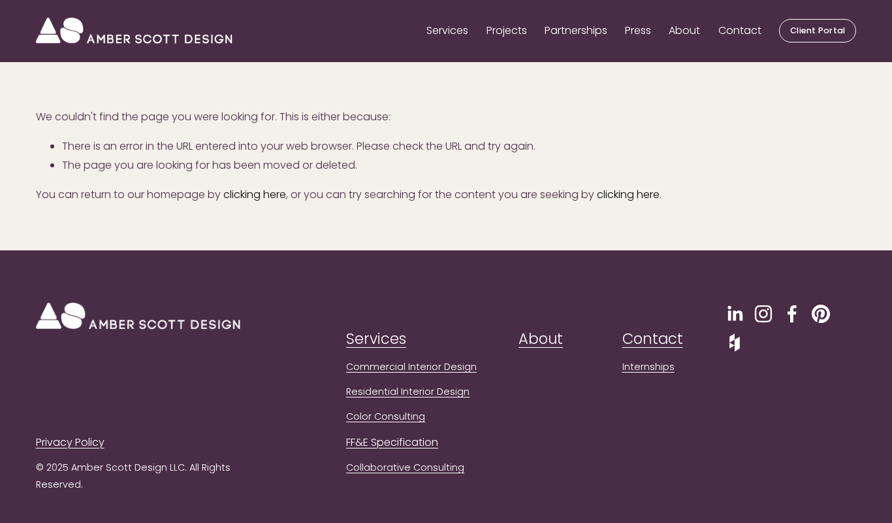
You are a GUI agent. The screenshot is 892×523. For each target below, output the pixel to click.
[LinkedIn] (734, 314)
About (684, 30)
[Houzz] (734, 342)
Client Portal (817, 30)
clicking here (254, 194)
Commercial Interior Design (411, 366)
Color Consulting (385, 416)
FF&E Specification (392, 442)
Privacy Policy (70, 442)
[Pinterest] (821, 314)
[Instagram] (763, 314)
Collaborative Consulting (405, 467)
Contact (739, 30)
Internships (648, 366)
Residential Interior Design (408, 391)
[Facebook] (792, 314)
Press (638, 30)
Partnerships (576, 30)
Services (447, 30)
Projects (506, 30)
